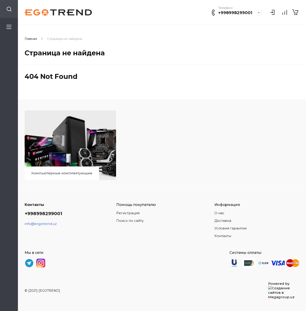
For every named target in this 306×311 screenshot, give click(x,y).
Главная (31, 39)
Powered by (278, 283)
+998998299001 (235, 12)
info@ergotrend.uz (41, 224)
